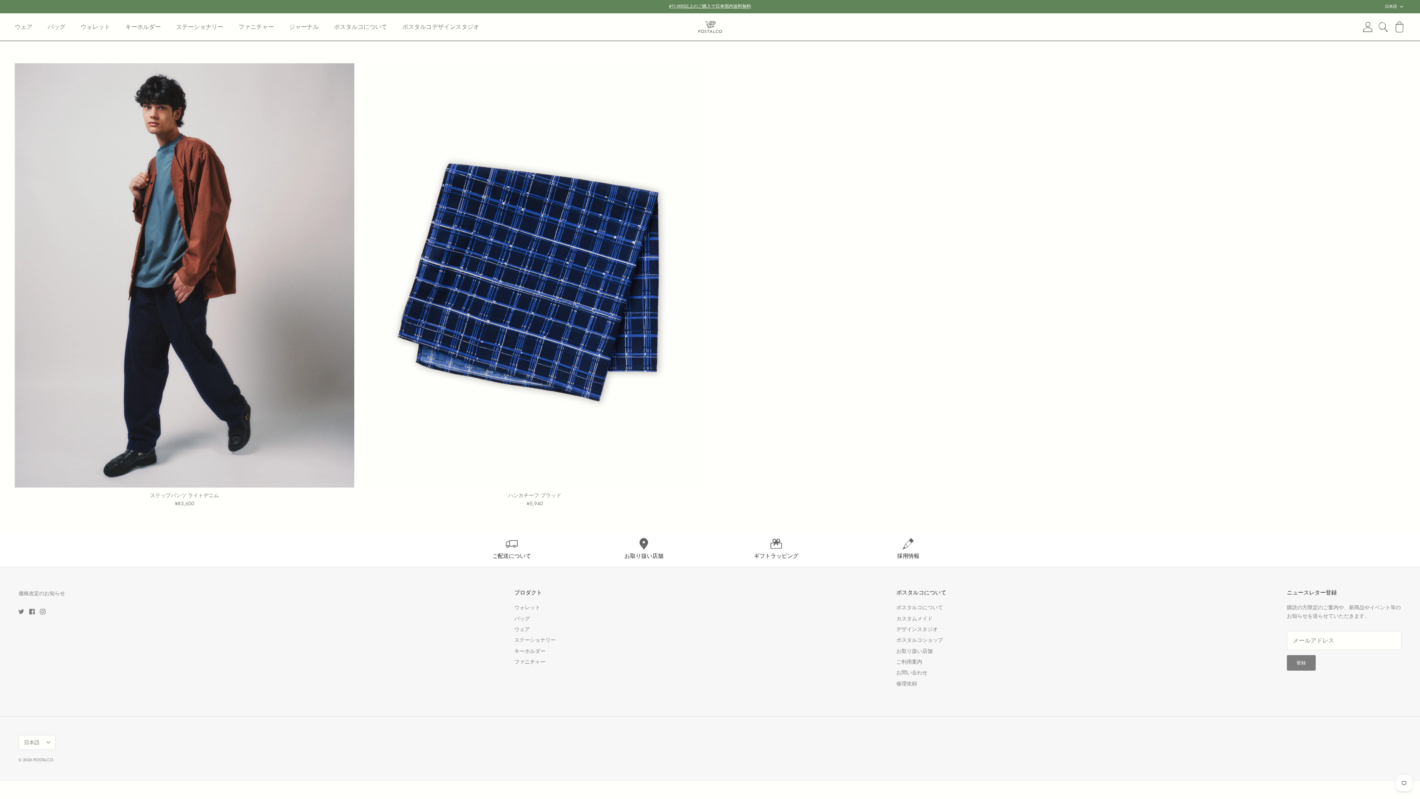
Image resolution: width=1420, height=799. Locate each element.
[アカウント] (1366, 27)
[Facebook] (32, 611)
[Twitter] (21, 611)
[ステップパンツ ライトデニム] (184, 275)
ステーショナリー (199, 27)
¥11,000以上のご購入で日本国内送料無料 (710, 6)
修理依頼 (906, 683)
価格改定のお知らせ (41, 593)
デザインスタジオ (917, 629)
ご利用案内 (909, 661)
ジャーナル (304, 27)
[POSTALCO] (710, 27)
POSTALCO (43, 760)
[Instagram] (42, 611)
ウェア (24, 27)
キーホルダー (143, 27)
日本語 (1391, 6)
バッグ (56, 27)
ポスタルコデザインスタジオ (440, 27)
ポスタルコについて (360, 27)
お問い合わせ (911, 672)
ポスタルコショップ (919, 640)
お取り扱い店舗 (914, 651)
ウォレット (95, 27)
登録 (1301, 663)
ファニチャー (256, 27)
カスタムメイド (914, 618)
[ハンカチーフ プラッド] (535, 275)
